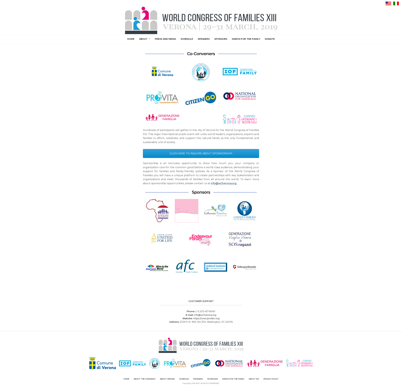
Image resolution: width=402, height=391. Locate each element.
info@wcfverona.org (223, 183)
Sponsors (220, 39)
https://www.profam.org (206, 318)
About (143, 39)
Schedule (187, 39)
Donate (270, 39)
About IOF (254, 379)
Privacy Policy (270, 379)
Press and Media (165, 39)
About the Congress (144, 379)
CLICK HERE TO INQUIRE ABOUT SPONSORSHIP (201, 153)
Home (130, 39)
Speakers (204, 39)
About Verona (167, 379)
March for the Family (246, 39)
